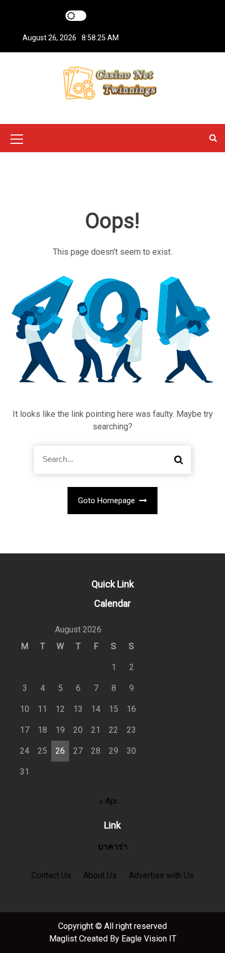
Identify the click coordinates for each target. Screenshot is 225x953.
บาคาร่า (113, 847)
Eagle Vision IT (148, 939)
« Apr (108, 801)
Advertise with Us (161, 875)
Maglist (64, 939)
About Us (100, 875)
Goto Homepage (107, 500)
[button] (213, 138)
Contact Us (51, 875)
